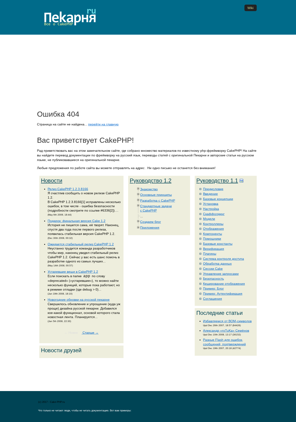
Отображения (213, 229)
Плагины (209, 253)
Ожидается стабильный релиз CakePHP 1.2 (81, 244)
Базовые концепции (218, 199)
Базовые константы (217, 244)
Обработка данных (217, 263)
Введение (210, 194)
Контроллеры (213, 224)
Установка (210, 204)
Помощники (212, 238)
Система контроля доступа (223, 259)
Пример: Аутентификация (222, 293)
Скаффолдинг (214, 214)
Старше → (90, 332)
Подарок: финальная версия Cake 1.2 (76, 221)
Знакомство (149, 189)
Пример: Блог (213, 288)
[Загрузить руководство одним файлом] (241, 180)
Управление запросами (221, 274)
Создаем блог (150, 222)
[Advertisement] (148, 73)
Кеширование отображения (224, 283)
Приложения (149, 227)
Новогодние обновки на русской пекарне (79, 299)
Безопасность (213, 278)
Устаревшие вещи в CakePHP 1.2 (73, 271)
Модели (209, 219)
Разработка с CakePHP (157, 200)
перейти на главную (103, 124)
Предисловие (213, 189)
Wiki (250, 8)
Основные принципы (156, 195)
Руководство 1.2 (150, 180)
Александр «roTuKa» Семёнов (226, 330)
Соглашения (212, 299)
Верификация (213, 249)
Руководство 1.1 (217, 180)
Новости (51, 180)
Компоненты (212, 234)
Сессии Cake (213, 268)
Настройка (211, 209)
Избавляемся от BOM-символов (227, 321)
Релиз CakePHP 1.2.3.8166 (68, 189)
